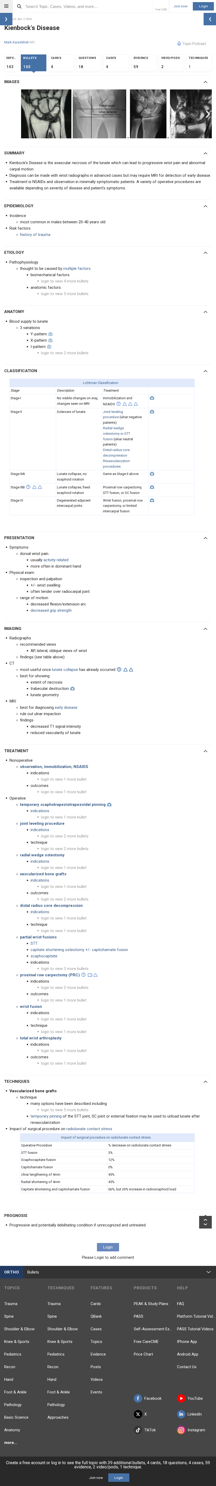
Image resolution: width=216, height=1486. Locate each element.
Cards (96, 1303)
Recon (9, 1366)
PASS (138, 1316)
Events (96, 1392)
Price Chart (143, 1354)
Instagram (196, 1430)
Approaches (57, 1417)
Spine (9, 1316)
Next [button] (208, 114)
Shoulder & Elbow (19, 1329)
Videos (97, 1379)
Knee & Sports (16, 1341)
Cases (96, 1329)
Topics (96, 1341)
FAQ (180, 1303)
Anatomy (12, 1430)
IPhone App (187, 1341)
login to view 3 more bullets (65, 968)
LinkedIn (195, 1414)
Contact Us (187, 1366)
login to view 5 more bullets (65, 293)
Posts (96, 1366)
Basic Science (16, 1417)
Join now (181, 6)
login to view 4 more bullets (65, 281)
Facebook (152, 1398)
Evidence (98, 1354)
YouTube (195, 1398)
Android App (187, 1354)
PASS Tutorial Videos (195, 1329)
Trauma (10, 1303)
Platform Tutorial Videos (196, 1316)
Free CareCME (146, 1341)
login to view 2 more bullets (65, 353)
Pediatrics (12, 1354)
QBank (96, 1316)
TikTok (150, 1430)
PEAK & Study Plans (151, 1303)
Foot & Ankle (15, 1392)
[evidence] (124, 404)
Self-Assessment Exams (153, 1329)
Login (203, 6)
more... (10, 1442)
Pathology (13, 1404)
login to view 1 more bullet (63, 779)
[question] (118, 403)
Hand (8, 1379)
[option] (47, 113)
